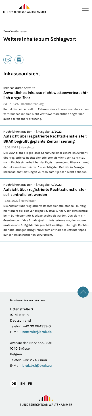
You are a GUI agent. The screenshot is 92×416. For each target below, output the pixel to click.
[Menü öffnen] (84, 10)
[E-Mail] (7, 59)
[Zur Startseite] (24, 8)
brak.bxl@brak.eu (37, 365)
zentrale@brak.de (37, 332)
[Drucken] (19, 59)
